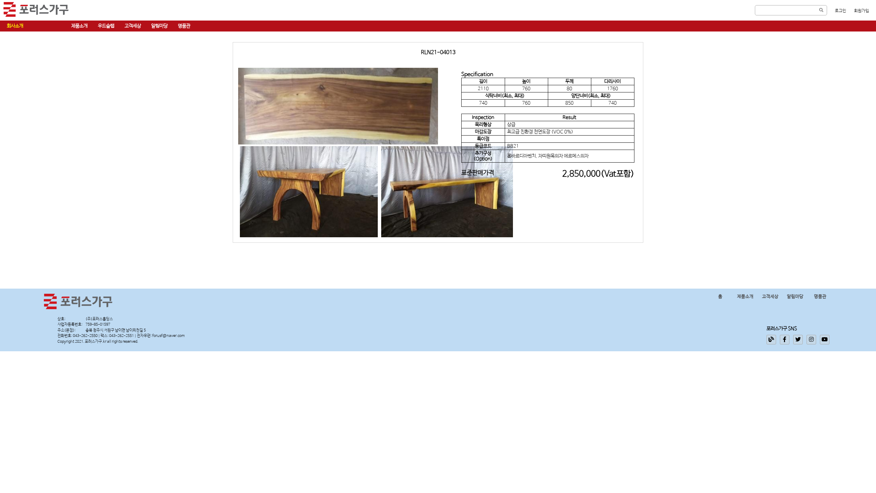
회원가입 (861, 11)
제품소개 (79, 26)
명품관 (184, 26)
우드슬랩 (106, 26)
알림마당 (159, 26)
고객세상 (133, 26)
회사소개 (15, 26)
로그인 (840, 11)
